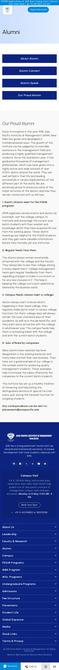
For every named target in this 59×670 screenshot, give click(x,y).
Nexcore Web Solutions (41, 655)
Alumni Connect (29, 70)
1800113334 (42, 512)
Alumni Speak (29, 83)
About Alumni (29, 58)
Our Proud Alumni (29, 95)
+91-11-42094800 (24, 512)
